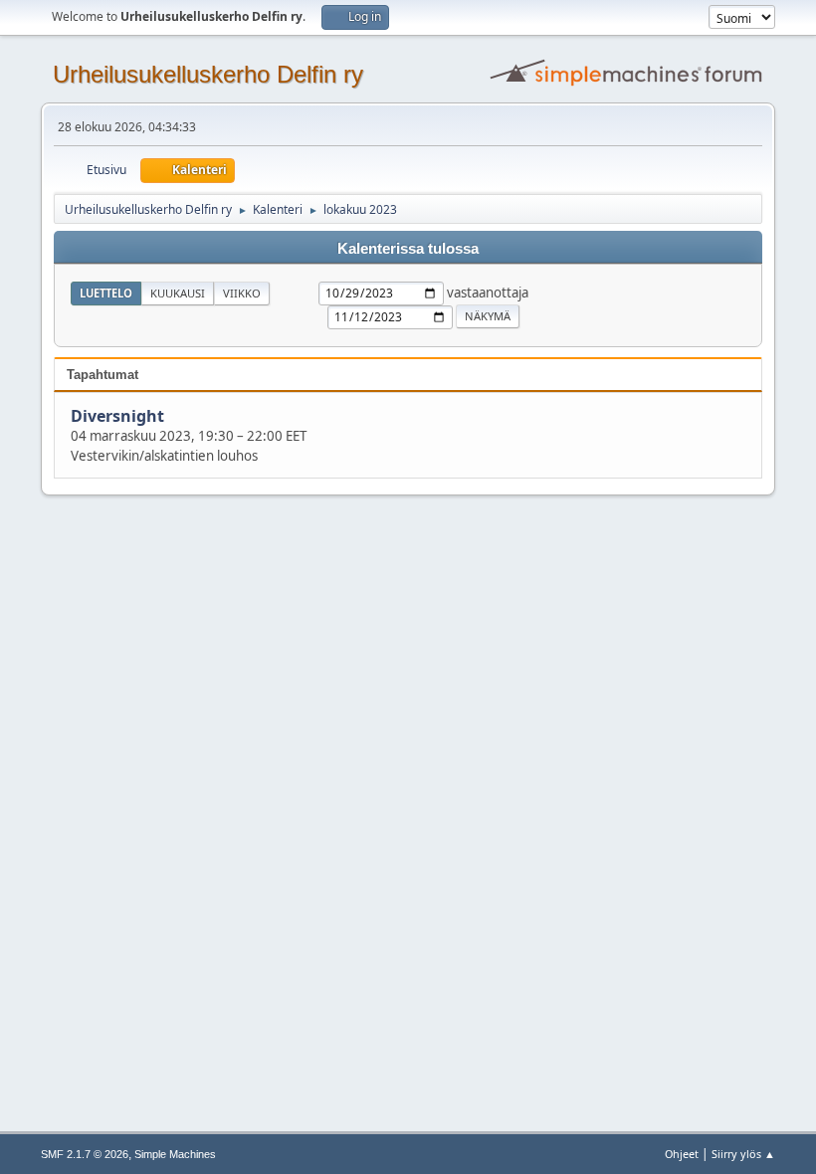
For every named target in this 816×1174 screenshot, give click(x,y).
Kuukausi (177, 293)
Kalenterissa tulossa (408, 249)
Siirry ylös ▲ (743, 1153)
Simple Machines (175, 1154)
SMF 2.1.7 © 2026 (84, 1154)
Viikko (242, 293)
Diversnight (117, 416)
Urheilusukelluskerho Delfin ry (208, 74)
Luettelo (106, 293)
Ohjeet (682, 1153)
